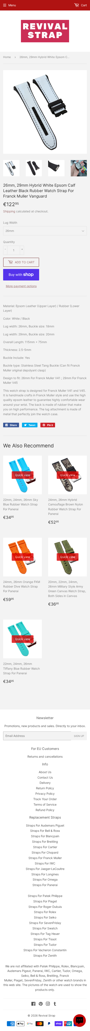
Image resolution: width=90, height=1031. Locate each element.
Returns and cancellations (45, 756)
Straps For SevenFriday (45, 923)
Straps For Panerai (45, 885)
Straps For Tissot (45, 939)
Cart (83, 5)
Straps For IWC (45, 863)
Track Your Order (45, 799)
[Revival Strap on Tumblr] (55, 1004)
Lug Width (10, 222)
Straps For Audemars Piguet (45, 825)
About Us (45, 772)
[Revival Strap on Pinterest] (41, 1004)
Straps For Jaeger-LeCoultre (45, 869)
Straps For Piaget (45, 901)
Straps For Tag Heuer (45, 933)
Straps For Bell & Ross (45, 830)
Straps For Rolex (45, 912)
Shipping (9, 211)
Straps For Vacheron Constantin (45, 950)
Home (7, 57)
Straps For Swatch (45, 928)
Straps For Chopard (45, 852)
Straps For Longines (45, 874)
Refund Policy (45, 810)
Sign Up (79, 736)
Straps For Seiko (45, 917)
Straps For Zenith (45, 955)
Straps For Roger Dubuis (45, 906)
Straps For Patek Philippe (45, 896)
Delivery (45, 782)
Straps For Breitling (45, 841)
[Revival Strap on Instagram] (48, 1004)
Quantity (9, 242)
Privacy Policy (45, 793)
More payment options (21, 286)
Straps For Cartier (45, 847)
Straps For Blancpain (45, 836)
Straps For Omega (45, 879)
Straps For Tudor (45, 944)
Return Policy (45, 788)
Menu (12, 5)
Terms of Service (45, 804)
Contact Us (45, 777)
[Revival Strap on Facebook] (33, 1004)
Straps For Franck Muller (45, 858)
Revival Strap (47, 1015)
